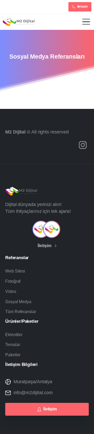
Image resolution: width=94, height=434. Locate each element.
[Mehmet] (41, 229)
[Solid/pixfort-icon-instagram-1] (83, 145)
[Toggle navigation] (86, 21)
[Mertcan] (51, 229)
